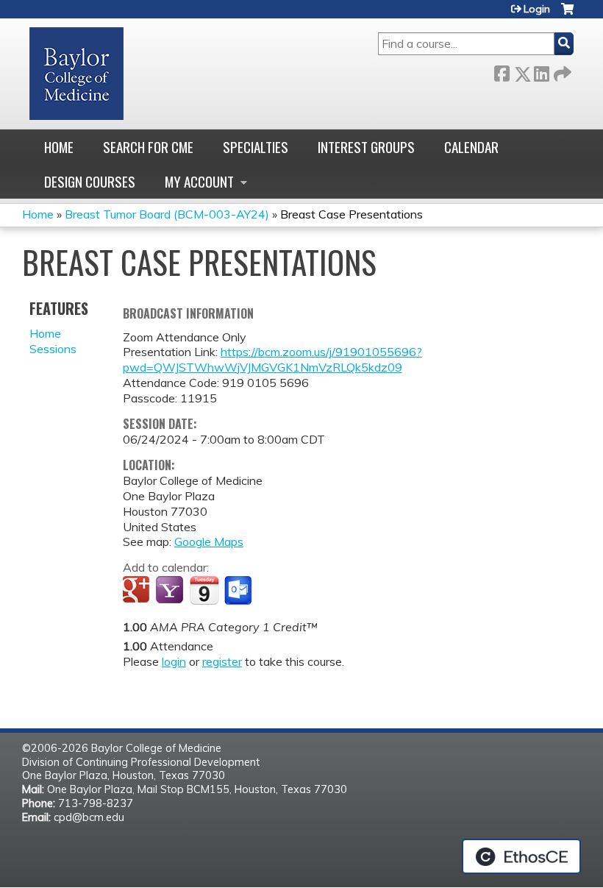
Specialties (255, 146)
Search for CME (148, 146)
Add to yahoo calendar (171, 590)
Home (59, 146)
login (174, 661)
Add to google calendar (138, 590)
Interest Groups (366, 146)
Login (537, 9)
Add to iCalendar (204, 590)
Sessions (52, 348)
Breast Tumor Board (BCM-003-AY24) (167, 214)
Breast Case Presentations (351, 214)
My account (199, 181)
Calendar (471, 146)
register (222, 661)
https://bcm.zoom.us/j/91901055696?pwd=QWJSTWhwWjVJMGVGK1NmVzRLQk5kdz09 (272, 359)
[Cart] (567, 14)
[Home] (76, 73)
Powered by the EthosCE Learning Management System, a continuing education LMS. (521, 856)
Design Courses (89, 181)
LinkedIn (541, 71)
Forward (561, 71)
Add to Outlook (239, 590)
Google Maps (208, 541)
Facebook (501, 71)
